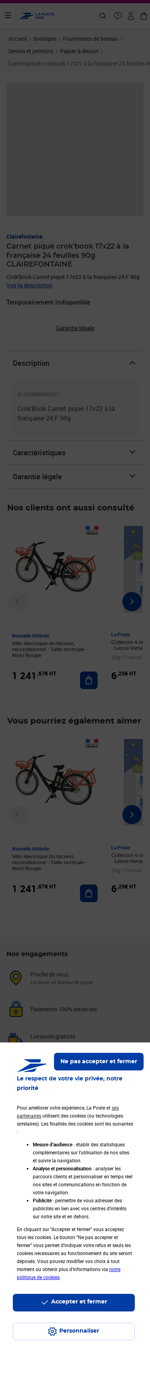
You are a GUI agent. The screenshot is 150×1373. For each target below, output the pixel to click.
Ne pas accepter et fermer (98, 1061)
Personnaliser (79, 1331)
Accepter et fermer (79, 1302)
